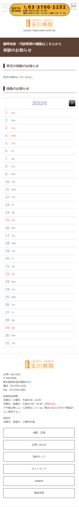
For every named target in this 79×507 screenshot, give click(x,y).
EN (73, 6)
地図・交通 (39, 432)
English (39, 480)
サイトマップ (39, 468)
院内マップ (39, 456)
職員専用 (39, 492)
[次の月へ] (72, 103)
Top (74, 501)
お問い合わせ (39, 444)
